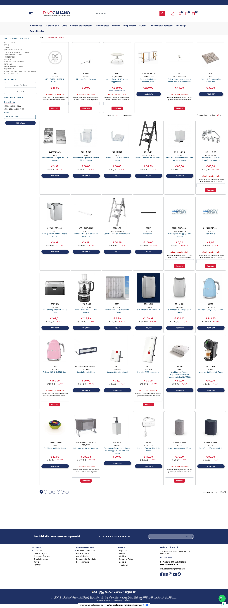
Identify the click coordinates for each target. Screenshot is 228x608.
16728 (179, 370)
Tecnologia (181, 25)
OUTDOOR (8, 64)
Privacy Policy (82, 553)
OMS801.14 (210, 231)
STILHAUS (117, 442)
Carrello (122, 562)
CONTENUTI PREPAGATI (13, 50)
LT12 (54, 231)
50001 (179, 446)
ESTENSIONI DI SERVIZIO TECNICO (16, 52)
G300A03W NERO (148, 155)
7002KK (179, 155)
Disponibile (13, 106)
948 (210, 77)
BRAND (6, 45)
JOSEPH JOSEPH (55, 442)
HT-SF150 (148, 231)
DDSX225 (179, 307)
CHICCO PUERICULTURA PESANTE (86, 443)
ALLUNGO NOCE (148, 77)
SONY (148, 228)
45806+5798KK (210, 155)
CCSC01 (55, 77)
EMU (117, 73)
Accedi (122, 553)
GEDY (117, 304)
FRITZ (117, 366)
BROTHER (55, 304)
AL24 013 (86, 231)
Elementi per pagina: (206, 115)
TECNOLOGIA (9, 69)
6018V (86, 155)
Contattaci (38, 565)
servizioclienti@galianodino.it (172, 569)
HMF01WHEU (148, 446)
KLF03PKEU (55, 370)
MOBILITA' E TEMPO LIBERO (14, 62)
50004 (210, 446)
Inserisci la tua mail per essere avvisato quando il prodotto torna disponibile (55, 98)
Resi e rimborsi (83, 562)
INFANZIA (7, 59)
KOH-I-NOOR (86, 152)
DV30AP (117, 446)
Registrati (123, 550)
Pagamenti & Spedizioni (86, 559)
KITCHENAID (86, 304)
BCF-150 (86, 77)
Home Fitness (102, 25)
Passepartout (120, 600)
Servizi (36, 562)
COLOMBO (148, 152)
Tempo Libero (129, 25)
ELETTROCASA (55, 152)
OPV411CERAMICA (179, 231)
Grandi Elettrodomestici (81, 25)
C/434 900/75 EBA (179, 77)
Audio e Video (52, 25)
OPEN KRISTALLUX (54, 228)
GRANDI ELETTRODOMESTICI (14, 55)
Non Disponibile (15, 109)
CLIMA (6, 47)
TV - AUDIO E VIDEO (11, 74)
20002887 (148, 370)
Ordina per (110, 115)
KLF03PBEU (211, 307)
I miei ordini (124, 565)
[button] (162, 13)
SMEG (54, 73)
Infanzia (116, 25)
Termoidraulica (37, 31)
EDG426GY (210, 370)
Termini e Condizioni (85, 550)
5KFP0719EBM (86, 307)
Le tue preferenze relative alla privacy (124, 605)
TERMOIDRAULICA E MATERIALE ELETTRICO (20, 71)
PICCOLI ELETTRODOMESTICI (14, 66)
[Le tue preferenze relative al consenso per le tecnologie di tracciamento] (224, 604)
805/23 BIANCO (117, 77)
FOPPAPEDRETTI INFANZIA (86, 366)
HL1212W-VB (54, 307)
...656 (62, 491)
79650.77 (86, 446)
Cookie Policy (82, 556)
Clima (64, 25)
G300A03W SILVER (117, 231)
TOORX (86, 73)
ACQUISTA (149, 94)
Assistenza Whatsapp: (173, 563)
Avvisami (54, 108)
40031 (54, 446)
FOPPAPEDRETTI (148, 73)
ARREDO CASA (9, 43)
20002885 (117, 370)
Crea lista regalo (40, 559)
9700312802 (86, 370)
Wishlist (122, 556)
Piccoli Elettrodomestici (161, 25)
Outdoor (143, 25)
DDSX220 (148, 307)
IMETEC (179, 366)
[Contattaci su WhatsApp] (222, 598)
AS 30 (55, 155)
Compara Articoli (126, 559)
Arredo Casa (36, 25)
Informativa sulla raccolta (91, 605)
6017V (117, 155)
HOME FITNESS (10, 57)
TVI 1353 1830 (117, 307)
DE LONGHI (148, 304)
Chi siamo (37, 550)
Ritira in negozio (40, 553)
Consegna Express (41, 556)
